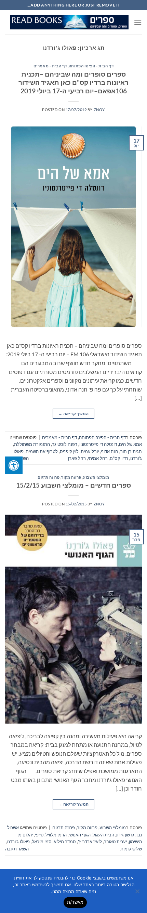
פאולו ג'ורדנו (18, 841)
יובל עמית (90, 451)
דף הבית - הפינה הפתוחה (91, 66)
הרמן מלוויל (56, 834)
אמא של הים (130, 444)
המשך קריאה (73, 413)
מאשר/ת (75, 902)
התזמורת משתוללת (32, 444)
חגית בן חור (131, 451)
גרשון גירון (125, 834)
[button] (138, 22)
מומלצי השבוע (96, 477)
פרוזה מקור (71, 477)
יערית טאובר (115, 841)
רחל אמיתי (98, 458)
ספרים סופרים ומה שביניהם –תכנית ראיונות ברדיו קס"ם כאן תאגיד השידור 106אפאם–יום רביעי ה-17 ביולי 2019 (73, 82)
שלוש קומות (131, 848)
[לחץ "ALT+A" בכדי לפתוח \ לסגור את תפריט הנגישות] (14, 465)
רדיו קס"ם (119, 458)
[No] (138, 893)
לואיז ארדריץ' (90, 841)
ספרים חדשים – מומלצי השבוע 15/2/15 (73, 485)
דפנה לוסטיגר (64, 444)
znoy (99, 109)
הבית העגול (103, 834)
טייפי (39, 834)
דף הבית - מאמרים (50, 66)
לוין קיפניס (69, 451)
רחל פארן (77, 458)
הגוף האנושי (80, 834)
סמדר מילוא (65, 841)
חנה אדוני (109, 451)
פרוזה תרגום (48, 477)
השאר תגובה (17, 848)
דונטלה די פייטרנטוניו (98, 444)
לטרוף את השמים (42, 451)
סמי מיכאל (42, 841)
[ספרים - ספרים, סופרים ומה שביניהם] (69, 22)
